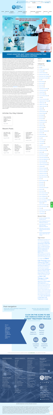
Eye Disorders (41, 116)
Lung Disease (41, 143)
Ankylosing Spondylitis (43, 69)
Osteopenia (41, 166)
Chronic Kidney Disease (43, 95)
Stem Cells (42, 258)
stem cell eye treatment (43, 192)
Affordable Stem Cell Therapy (43, 239)
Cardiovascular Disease (43, 88)
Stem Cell (40, 252)
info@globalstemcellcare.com (24, 2)
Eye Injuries (41, 118)
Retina (40, 178)
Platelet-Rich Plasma (43, 173)
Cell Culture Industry (43, 90)
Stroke (40, 208)
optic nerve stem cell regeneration (44, 247)
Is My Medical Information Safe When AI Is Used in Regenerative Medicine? (44, 225)
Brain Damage (42, 81)
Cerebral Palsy (41, 92)
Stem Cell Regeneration (43, 196)
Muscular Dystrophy (43, 150)
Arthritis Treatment (42, 72)
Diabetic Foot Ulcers (43, 104)
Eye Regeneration (42, 120)
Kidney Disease (42, 134)
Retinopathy (41, 182)
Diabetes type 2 (42, 102)
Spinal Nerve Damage (43, 187)
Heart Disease (41, 127)
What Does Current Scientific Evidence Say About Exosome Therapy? (44, 229)
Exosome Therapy (42, 113)
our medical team (31, 352)
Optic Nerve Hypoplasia (43, 157)
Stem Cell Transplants (43, 204)
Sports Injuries (41, 191)
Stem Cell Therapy (42, 198)
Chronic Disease (42, 93)
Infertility (41, 129)
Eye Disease (41, 115)
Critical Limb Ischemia (43, 99)
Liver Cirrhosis (41, 139)
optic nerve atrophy (42, 155)
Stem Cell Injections (42, 194)
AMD (40, 67)
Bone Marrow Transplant (43, 78)
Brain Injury (41, 85)
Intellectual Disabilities (43, 131)
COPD (40, 97)
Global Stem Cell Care (45, 399)
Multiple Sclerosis (42, 148)
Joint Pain (41, 132)
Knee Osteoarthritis (42, 136)
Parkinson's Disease (42, 168)
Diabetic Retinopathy (43, 106)
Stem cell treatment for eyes (42, 288)
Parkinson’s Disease (42, 171)
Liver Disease (41, 141)
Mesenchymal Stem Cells (43, 146)
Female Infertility (42, 122)
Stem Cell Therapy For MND (44, 199)
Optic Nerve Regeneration (44, 159)
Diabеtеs (41, 108)
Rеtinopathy (41, 184)
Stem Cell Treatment (43, 206)
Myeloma (41, 152)
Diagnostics (41, 109)
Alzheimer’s (41, 65)
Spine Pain (41, 189)
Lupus (40, 145)
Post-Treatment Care (43, 175)
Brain (40, 79)
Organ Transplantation (43, 162)
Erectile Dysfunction (43, 111)
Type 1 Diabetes (42, 211)
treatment (15, 86)
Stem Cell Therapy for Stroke (42, 272)
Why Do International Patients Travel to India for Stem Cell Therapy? (44, 234)
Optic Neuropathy (42, 161)
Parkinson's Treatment (43, 169)
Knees (40, 138)
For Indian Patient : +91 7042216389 (43, 1)
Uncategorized (42, 213)
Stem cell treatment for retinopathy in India (44, 293)
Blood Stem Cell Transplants (44, 76)
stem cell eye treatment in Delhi (43, 254)
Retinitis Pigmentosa (43, 180)
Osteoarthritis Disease (43, 164)
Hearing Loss (41, 125)
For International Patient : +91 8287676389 (27, 1)
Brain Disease (41, 83)
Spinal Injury (41, 185)
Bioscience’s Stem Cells (43, 74)
